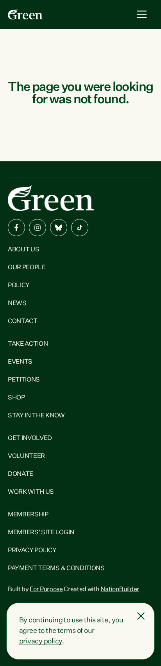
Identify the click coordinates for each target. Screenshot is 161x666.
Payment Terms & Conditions (56, 568)
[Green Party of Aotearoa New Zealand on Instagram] (37, 227)
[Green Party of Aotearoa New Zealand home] (51, 198)
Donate (20, 474)
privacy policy (40, 641)
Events (20, 362)
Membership (28, 515)
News (17, 303)
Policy (19, 286)
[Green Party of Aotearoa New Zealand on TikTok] (79, 227)
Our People (27, 268)
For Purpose (46, 590)
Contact (23, 321)
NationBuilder (119, 590)
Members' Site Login (41, 533)
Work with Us (31, 492)
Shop (16, 398)
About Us (23, 250)
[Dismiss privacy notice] (141, 616)
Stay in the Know (36, 416)
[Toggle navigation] (142, 14)
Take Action (28, 344)
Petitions (24, 380)
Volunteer (26, 456)
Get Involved (30, 438)
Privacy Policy (32, 551)
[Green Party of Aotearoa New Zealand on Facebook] (16, 227)
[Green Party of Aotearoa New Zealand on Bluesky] (58, 227)
